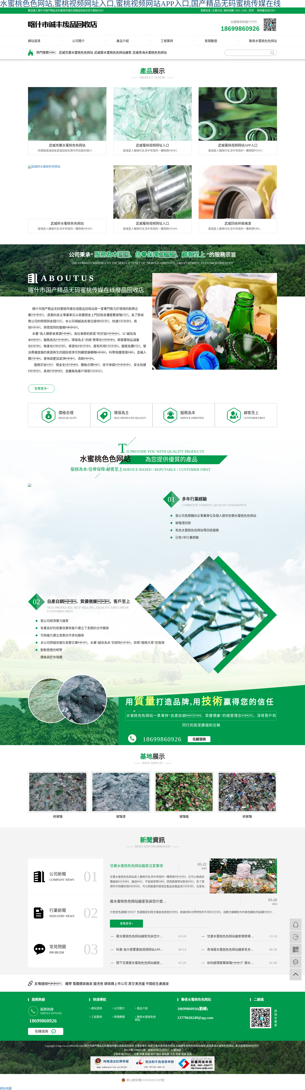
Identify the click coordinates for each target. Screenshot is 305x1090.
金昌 (189, 1054)
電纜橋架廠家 (83, 983)
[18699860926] (295, 937)
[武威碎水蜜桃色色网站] (67, 192)
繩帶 (69, 983)
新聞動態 (211, 41)
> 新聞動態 (118, 1016)
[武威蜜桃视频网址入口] (152, 114)
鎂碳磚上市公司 (116, 983)
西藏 (141, 1054)
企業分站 (217, 10)
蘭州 (158, 1054)
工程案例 (167, 41)
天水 (172, 1054)
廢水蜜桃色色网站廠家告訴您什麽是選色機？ (139, 901)
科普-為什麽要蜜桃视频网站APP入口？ (140, 949)
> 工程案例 (95, 1016)
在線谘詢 (199, 739)
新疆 (147, 1054)
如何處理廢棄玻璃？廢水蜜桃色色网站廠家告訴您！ (231, 963)
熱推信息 (206, 10)
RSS (237, 10)
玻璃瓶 (184, 816)
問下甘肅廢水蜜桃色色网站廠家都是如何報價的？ (140, 963)
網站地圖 (229, 10)
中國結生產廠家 (157, 983)
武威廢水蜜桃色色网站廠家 (113, 52)
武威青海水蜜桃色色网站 (150, 52)
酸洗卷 (98, 983)
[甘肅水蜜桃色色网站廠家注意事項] (243, 875)
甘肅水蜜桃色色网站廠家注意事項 (136, 866)
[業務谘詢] (295, 924)
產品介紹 (122, 41)
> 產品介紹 (141, 1008)
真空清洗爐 (137, 983)
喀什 (153, 1054)
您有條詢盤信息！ (263, 10)
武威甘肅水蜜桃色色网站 (76, 52)
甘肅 (136, 1054)
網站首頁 (34, 41)
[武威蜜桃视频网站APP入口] (238, 114)
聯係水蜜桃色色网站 (263, 41)
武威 (178, 1054)
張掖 (183, 1054)
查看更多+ (41, 388)
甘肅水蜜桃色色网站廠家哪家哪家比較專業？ (231, 936)
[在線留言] (295, 962)
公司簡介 (78, 41)
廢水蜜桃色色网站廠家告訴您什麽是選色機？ (140, 936)
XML (244, 10)
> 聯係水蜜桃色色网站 (145, 1018)
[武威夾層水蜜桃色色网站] (67, 114)
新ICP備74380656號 (134, 1050)
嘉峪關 (165, 1054)
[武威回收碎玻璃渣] (238, 192)
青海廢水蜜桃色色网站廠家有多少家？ (231, 949)
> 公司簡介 (118, 1008)
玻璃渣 (121, 816)
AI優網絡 (175, 1050)
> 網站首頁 (95, 1008)
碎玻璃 (57, 816)
